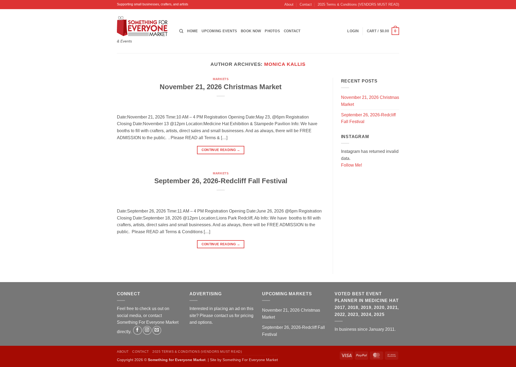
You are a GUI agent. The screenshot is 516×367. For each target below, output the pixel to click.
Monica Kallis (285, 64)
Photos (272, 31)
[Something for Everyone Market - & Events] (144, 26)
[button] (383, 31)
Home (192, 31)
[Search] (181, 31)
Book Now (251, 31)
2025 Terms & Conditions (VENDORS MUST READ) (358, 4)
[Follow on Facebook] (137, 330)
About (288, 4)
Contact (306, 4)
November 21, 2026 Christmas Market (221, 87)
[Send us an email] (156, 330)
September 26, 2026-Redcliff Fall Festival (220, 181)
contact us (224, 315)
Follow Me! (351, 165)
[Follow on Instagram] (147, 330)
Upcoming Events (219, 31)
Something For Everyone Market (250, 360)
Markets (220, 79)
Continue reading (221, 150)
